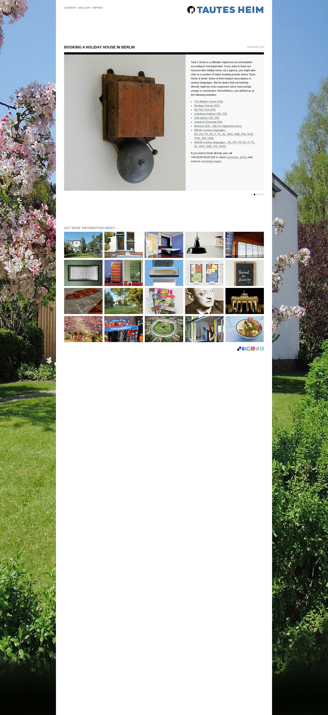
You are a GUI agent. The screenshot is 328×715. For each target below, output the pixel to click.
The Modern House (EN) (208, 101)
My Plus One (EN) (205, 109)
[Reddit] (257, 357)
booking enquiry (212, 161)
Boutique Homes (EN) (207, 105)
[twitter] (262, 357)
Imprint (97, 7)
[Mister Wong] (253, 357)
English (84, 7)
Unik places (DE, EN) (206, 117)
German (70, 7)
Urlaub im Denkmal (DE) (208, 121)
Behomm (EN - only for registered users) (218, 126)
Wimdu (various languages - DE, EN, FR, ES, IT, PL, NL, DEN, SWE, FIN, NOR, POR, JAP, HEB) (224, 134)
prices (243, 157)
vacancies (233, 157)
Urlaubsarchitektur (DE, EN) (210, 113)
